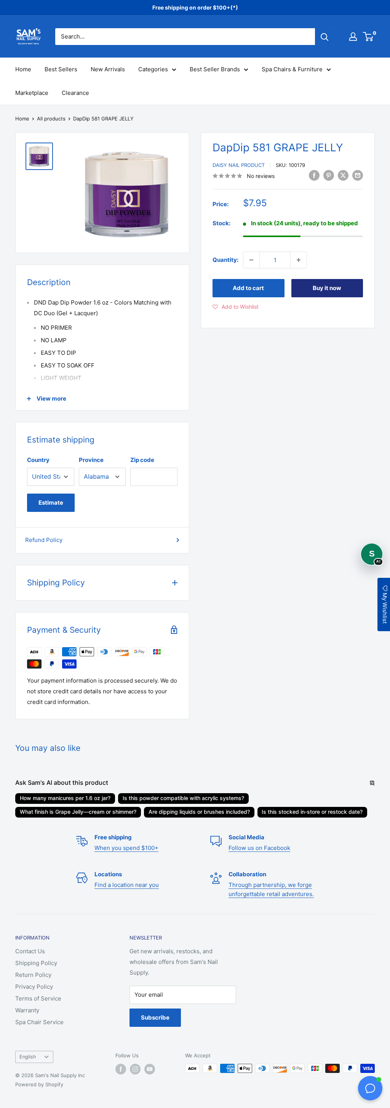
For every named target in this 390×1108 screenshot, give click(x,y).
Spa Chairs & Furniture (292, 69)
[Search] (324, 36)
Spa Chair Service (39, 1022)
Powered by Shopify (39, 1084)
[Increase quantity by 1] (299, 260)
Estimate (50, 502)
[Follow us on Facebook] (120, 1069)
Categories (153, 69)
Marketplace (31, 92)
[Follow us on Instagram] (135, 1069)
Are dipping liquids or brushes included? (199, 811)
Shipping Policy (36, 963)
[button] (236, 306)
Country (38, 459)
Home (23, 69)
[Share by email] (357, 175)
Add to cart (248, 288)
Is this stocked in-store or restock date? (312, 811)
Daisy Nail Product (239, 165)
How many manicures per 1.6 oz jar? (65, 798)
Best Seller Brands (215, 69)
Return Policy (33, 974)
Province (91, 459)
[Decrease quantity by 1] (251, 260)
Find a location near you (126, 884)
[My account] (353, 36)
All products (51, 118)
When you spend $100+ (126, 847)
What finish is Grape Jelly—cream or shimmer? (78, 811)
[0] (368, 36)
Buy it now (327, 288)
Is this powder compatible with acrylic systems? (183, 798)
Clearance (75, 92)
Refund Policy (43, 540)
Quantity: (225, 259)
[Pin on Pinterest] (328, 175)
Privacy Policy (34, 986)
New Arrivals (108, 69)
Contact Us (30, 951)
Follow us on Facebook (259, 847)
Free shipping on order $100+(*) (195, 7)
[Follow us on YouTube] (149, 1069)
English (27, 1057)
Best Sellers (61, 69)
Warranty (27, 1010)
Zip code (142, 459)
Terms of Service (38, 998)
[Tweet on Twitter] (343, 175)
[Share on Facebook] (314, 175)
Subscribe (155, 1017)
